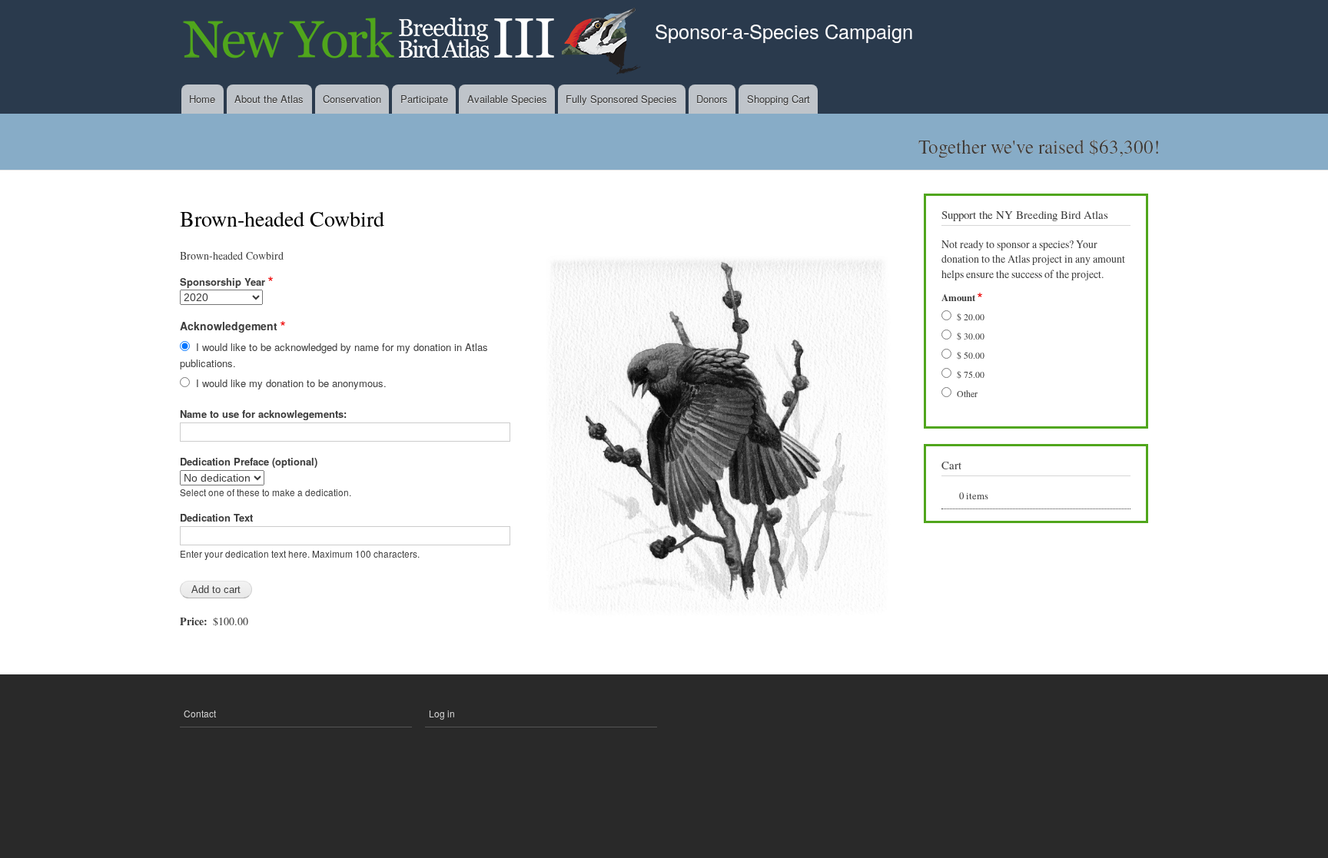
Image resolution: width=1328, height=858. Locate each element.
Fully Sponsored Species (621, 98)
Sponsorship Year (222, 281)
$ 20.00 (970, 316)
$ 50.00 (970, 355)
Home (202, 98)
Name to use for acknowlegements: (263, 413)
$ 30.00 (970, 336)
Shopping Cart (778, 98)
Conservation (352, 98)
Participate (424, 98)
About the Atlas (269, 98)
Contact (200, 713)
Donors (712, 98)
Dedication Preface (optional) (248, 461)
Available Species (507, 98)
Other (967, 393)
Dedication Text (216, 517)
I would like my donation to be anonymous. (291, 383)
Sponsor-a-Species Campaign (784, 31)
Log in (442, 713)
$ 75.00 (970, 374)
